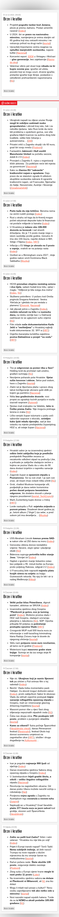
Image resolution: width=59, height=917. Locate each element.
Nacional (21, 52)
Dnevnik (25, 305)
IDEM (31, 56)
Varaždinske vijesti (20, 728)
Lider (36, 874)
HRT (35, 242)
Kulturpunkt (30, 740)
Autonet (33, 402)
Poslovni (37, 147)
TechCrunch (46, 496)
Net (24, 792)
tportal (46, 43)
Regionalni (24, 731)
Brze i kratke (9, 91)
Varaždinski (16, 814)
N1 (12, 80)
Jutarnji (14, 801)
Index (22, 30)
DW (30, 141)
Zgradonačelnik (19, 188)
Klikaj (32, 579)
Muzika (25, 261)
